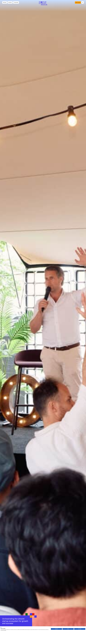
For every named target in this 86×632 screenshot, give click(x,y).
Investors (10, 2)
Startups (4, 2)
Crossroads (16, 2)
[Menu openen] (82, 2)
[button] (43, 316)
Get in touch (78, 2)
